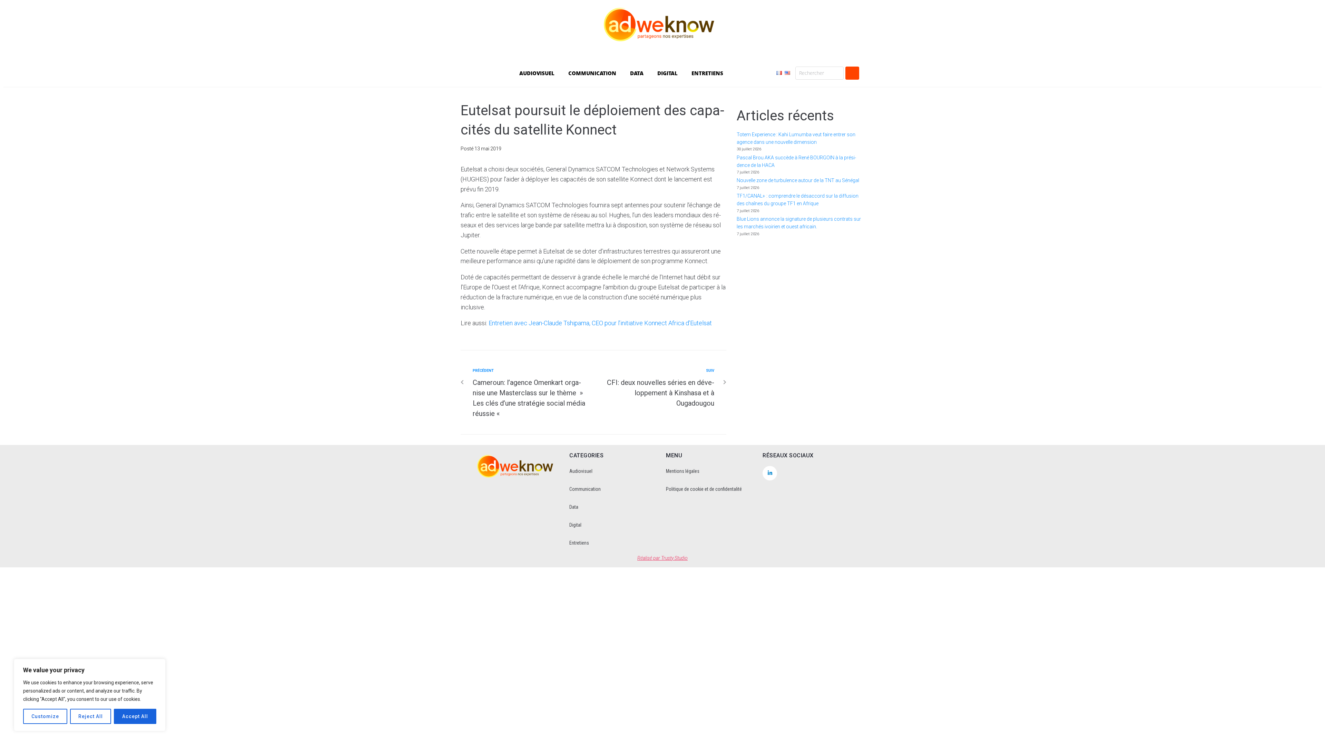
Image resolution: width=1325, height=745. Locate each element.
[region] (90, 695)
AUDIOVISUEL (536, 73)
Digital (575, 525)
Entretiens (579, 543)
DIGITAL (667, 73)
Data (573, 507)
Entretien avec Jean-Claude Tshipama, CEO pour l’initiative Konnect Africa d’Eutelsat (600, 323)
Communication (585, 489)
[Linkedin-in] (770, 473)
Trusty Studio (674, 558)
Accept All (135, 716)
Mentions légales (682, 471)
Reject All (90, 716)
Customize (45, 716)
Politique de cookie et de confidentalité (704, 489)
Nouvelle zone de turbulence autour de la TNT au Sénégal (798, 180)
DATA (637, 73)
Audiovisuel (580, 471)
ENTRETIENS (707, 73)
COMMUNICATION (592, 73)
